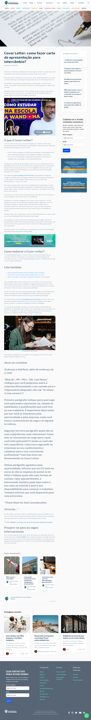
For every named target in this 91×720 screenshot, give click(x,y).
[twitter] (76, 712)
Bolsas (42, 672)
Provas (42, 677)
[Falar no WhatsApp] (86, 715)
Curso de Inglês (61, 674)
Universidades (44, 680)
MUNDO (59, 8)
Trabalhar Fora (44, 697)
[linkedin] (84, 712)
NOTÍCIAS (84, 8)
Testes (42, 685)
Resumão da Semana (46, 688)
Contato (81, 3)
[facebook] (69, 712)
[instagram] (72, 712)
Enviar (8, 701)
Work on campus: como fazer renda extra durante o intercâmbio (29, 277)
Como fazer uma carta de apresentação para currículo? (26, 275)
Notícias (42, 699)
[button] (34, 3)
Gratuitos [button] (49, 3)
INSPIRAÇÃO (34, 8)
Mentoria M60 (60, 672)
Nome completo (67, 134)
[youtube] (80, 712)
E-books (75, 674)
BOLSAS (7, 8)
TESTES (41, 8)
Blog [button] (31, 3)
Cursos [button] (39, 3)
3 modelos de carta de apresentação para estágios (34, 522)
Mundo (42, 691)
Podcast (75, 677)
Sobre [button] (72, 3)
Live (58, 3)
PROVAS (18, 8)
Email (65, 141)
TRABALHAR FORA (75, 8)
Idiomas (42, 674)
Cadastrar (66, 150)
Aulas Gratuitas (78, 680)
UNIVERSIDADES (26, 8)
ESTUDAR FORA (66, 8)
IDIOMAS (13, 8)
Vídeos (64, 3)
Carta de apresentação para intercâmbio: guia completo (26, 273)
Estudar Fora (44, 694)
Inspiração (43, 683)
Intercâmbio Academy (60, 678)
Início (25, 3)
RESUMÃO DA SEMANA (49, 8)
